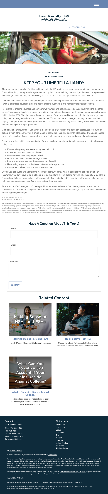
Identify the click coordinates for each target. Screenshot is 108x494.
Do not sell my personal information (49, 474)
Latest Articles (62, 443)
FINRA (76, 482)
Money (59, 437)
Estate (58, 429)
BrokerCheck (52, 455)
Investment (60, 427)
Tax (57, 435)
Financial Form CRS (15, 450)
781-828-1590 (78, 27)
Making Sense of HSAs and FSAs (30, 338)
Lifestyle (59, 440)
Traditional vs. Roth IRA (78, 338)
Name (13, 228)
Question (13, 261)
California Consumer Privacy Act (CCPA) (73, 471)
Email (13, 244)
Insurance (60, 432)
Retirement (60, 424)
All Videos (60, 445)
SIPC (80, 482)
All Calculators (62, 448)
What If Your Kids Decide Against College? (30, 393)
